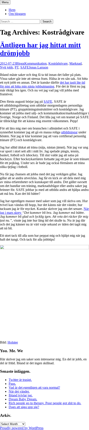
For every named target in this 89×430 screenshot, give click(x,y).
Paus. (12, 383)
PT (17, 67)
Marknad (75, 63)
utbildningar (69, 132)
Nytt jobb (6, 67)
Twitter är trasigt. (20, 380)
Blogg (20, 63)
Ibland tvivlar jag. (21, 395)
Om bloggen (17, 14)
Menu (5, 2)
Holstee (13, 342)
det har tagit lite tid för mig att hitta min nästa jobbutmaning (42, 84)
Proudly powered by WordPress (21, 428)
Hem (12, 10)
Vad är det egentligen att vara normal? (34, 387)
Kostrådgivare (58, 63)
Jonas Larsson (38, 67)
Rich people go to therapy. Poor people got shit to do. (45, 403)
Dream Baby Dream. (23, 399)
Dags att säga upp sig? (24, 407)
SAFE (24, 67)
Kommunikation (35, 63)
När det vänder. (19, 391)
